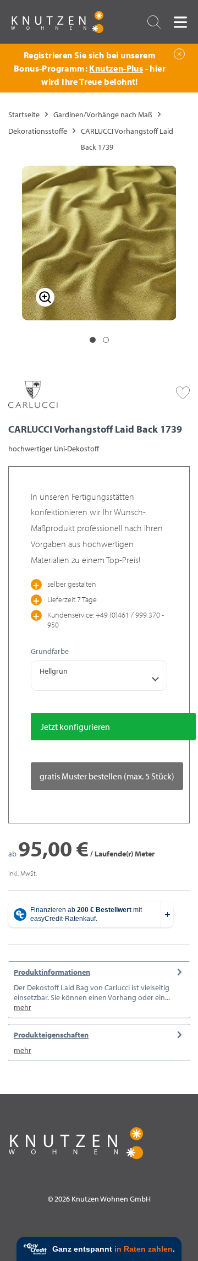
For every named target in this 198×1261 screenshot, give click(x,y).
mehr (22, 1007)
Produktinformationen (52, 972)
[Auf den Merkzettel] (183, 391)
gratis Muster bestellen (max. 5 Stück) (107, 776)
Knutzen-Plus (116, 68)
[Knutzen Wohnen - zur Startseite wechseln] (57, 22)
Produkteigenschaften (51, 1035)
